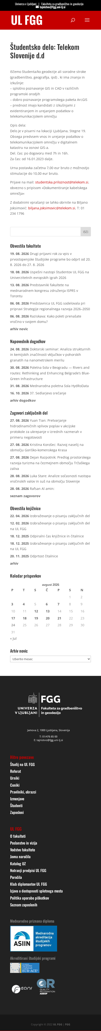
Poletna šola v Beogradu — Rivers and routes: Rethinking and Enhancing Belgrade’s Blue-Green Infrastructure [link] (50, 373)
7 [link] (58, 604)
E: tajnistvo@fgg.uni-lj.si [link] (48, 740)
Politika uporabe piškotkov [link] (29, 898)
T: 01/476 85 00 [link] (48, 736)
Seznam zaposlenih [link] (23, 905)
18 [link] (25, 618)
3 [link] (12, 604)
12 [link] (36, 611)
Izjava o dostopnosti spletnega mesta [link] (36, 891)
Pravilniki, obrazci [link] (23, 792)
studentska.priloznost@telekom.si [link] (61, 182)
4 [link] (24, 604)
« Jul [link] (13, 638)
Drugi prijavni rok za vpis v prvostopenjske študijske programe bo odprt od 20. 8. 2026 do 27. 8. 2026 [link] (50, 259)
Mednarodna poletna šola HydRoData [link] (59, 386)
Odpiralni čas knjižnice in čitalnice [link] (57, 536)
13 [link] (48, 611)
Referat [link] (15, 771)
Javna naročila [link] (20, 856)
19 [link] (36, 618)
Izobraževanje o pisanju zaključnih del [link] (60, 516)
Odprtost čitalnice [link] (44, 556)
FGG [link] (67, 1024)
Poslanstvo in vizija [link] (23, 843)
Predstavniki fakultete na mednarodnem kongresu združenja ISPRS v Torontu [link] (44, 290)
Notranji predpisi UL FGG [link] (28, 870)
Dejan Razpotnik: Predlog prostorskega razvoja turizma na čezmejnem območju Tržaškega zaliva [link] (50, 463)
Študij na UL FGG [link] (22, 764)
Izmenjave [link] (17, 798)
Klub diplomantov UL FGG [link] (28, 884)
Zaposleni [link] (17, 812)
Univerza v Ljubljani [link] (25, 3)
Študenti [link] (16, 805)
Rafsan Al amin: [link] (42, 488)
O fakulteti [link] (18, 836)
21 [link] (59, 618)
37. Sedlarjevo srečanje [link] (48, 393)
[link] (27, 19)
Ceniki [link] (14, 785)
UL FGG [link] (57, 1024)
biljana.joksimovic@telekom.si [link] (51, 208)
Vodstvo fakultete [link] (22, 850)
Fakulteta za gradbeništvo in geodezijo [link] (62, 3)
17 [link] (13, 618)
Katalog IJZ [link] (18, 863)
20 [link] (48, 618)
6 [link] (47, 604)
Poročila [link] (16, 877)
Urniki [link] (14, 778)
